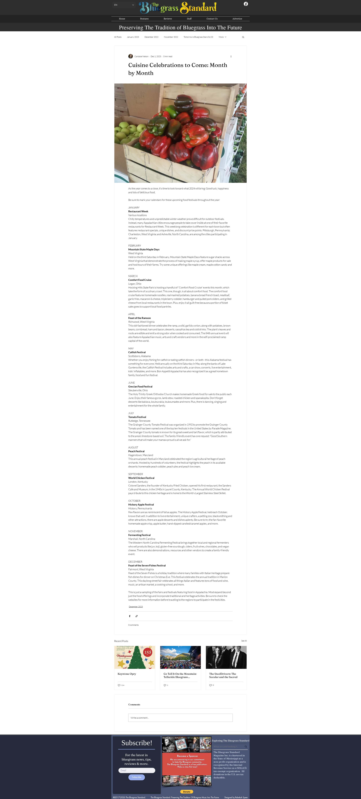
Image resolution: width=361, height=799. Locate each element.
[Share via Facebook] (129, 616)
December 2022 (151, 37)
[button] (243, 37)
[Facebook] (246, 4)
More (221, 37)
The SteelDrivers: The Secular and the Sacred (223, 675)
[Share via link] (136, 616)
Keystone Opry (127, 673)
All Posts (117, 37)
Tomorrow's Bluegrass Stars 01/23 (198, 37)
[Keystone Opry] (134, 657)
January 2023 (133, 37)
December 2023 (136, 606)
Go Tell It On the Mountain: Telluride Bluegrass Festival (180, 675)
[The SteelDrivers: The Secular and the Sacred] (226, 657)
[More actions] (231, 56)
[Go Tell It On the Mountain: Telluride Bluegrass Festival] (180, 657)
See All (244, 640)
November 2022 (171, 37)
